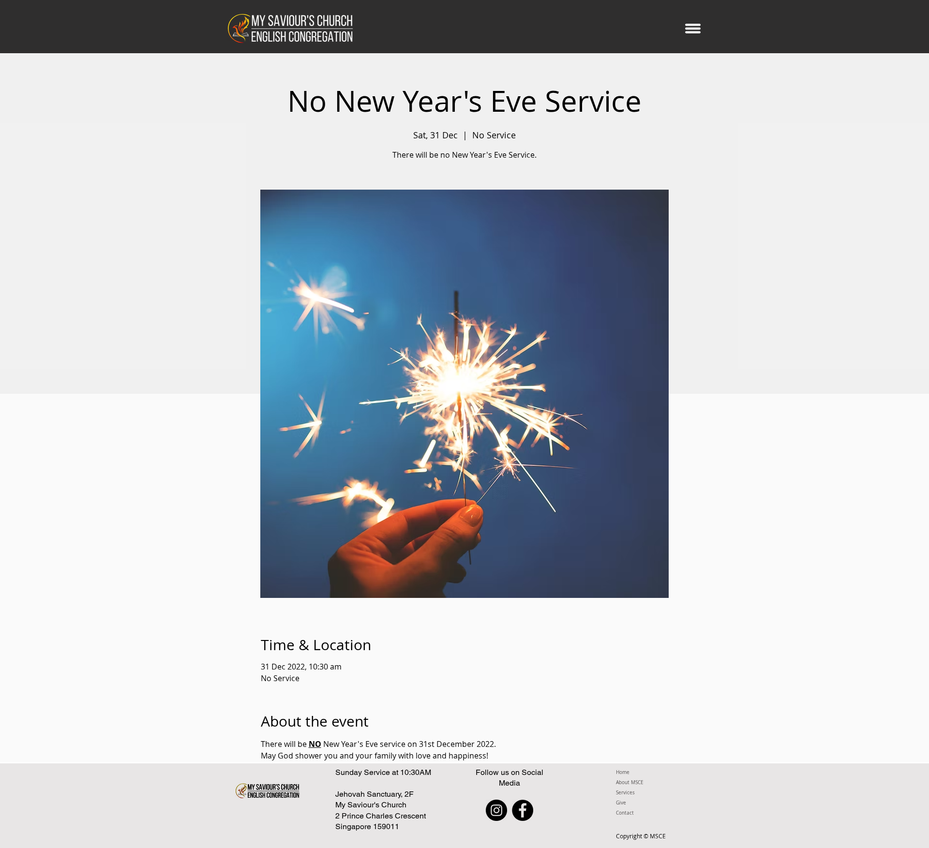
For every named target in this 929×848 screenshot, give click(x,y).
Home (622, 772)
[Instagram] (496, 810)
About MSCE (630, 782)
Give (621, 803)
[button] (693, 28)
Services (625, 792)
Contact (625, 813)
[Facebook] (522, 810)
